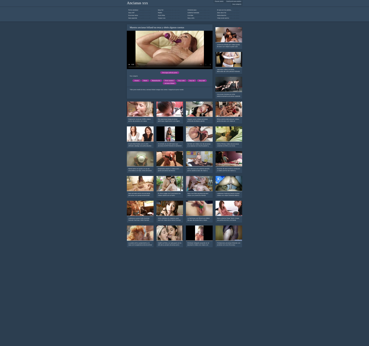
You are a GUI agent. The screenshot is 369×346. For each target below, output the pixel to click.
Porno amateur (169, 80)
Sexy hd (191, 80)
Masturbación (156, 80)
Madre (145, 80)
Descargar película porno (169, 72)
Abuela (136, 80)
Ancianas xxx (137, 3)
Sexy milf (202, 80)
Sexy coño (181, 80)
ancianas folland (169, 83)
